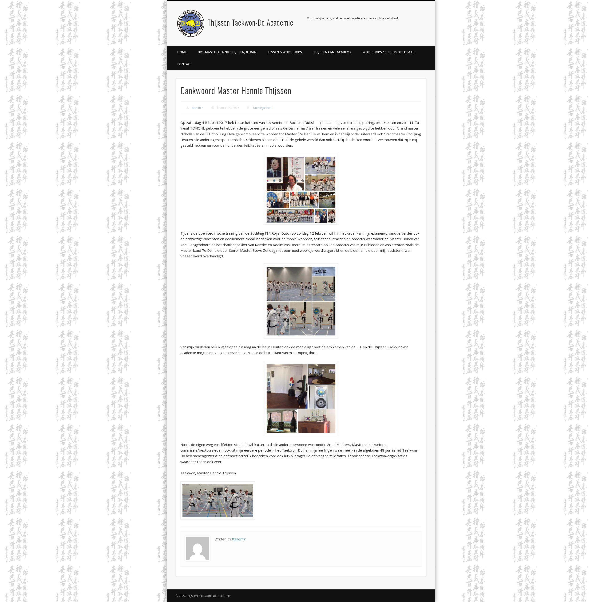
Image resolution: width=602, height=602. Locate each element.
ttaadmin (197, 108)
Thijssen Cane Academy (332, 52)
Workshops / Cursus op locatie (389, 52)
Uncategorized (262, 108)
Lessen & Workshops (285, 52)
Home (181, 52)
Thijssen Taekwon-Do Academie (250, 22)
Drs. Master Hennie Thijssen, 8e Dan (227, 52)
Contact (184, 64)
